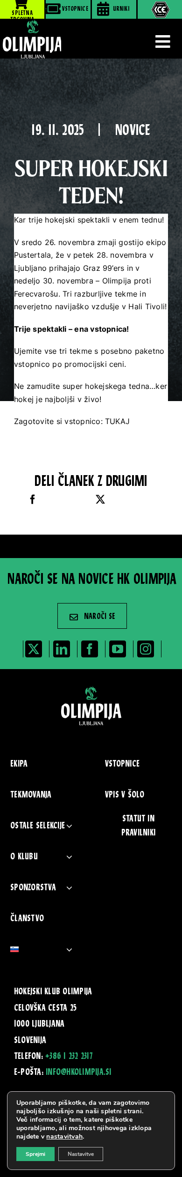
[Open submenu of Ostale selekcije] (69, 826)
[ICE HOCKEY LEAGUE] (160, 9)
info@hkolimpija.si (78, 1072)
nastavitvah (64, 1136)
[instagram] (145, 649)
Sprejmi (35, 1154)
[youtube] (117, 649)
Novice (132, 131)
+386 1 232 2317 (68, 1056)
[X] (100, 499)
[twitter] (33, 649)
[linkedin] (61, 649)
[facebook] (89, 649)
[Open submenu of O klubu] (69, 857)
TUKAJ (118, 421)
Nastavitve (81, 1154)
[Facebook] (32, 499)
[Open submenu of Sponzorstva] (69, 887)
